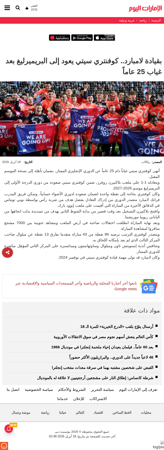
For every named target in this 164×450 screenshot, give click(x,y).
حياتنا (62, 412)
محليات (146, 412)
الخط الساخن (122, 412)
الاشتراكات (98, 399)
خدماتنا (62, 399)
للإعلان (78, 399)
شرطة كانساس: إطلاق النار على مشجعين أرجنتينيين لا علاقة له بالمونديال (95, 378)
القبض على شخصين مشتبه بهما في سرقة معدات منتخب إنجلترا (102, 367)
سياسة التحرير (102, 389)
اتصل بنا (13, 389)
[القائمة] (17, 8)
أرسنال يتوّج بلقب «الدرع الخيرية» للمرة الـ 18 (116, 326)
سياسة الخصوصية (39, 389)
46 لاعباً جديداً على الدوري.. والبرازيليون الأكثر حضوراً (111, 357)
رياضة (45, 412)
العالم (80, 412)
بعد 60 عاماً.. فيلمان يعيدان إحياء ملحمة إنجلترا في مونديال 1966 (102, 347)
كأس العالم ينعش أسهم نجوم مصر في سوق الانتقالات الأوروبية (103, 337)
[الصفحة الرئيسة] (145, 6)
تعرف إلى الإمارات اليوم (138, 389)
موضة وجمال (21, 412)
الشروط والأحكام (72, 389)
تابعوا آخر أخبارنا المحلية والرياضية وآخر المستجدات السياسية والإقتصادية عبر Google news (76, 286)
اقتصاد (98, 412)
